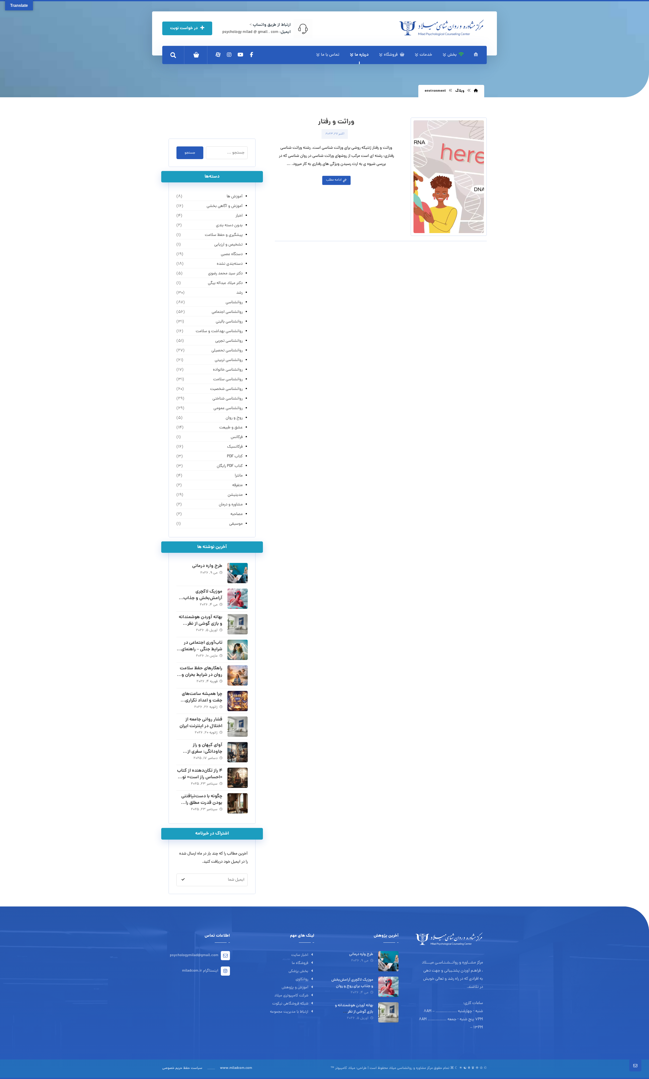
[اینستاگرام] (229, 55)
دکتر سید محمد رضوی (225, 274)
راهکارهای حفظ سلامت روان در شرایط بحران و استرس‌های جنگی (201, 675)
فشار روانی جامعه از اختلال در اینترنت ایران (200, 723)
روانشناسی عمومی (227, 408)
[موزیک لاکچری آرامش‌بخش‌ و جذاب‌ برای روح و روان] (237, 599)
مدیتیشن (235, 495)
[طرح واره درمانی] (237, 573)
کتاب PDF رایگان (229, 466)
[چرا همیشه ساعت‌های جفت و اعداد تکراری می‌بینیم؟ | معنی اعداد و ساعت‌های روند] (237, 701)
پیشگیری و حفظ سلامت (223, 235)
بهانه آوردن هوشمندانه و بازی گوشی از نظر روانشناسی (200, 624)
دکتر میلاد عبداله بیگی (225, 283)
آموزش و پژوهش (295, 988)
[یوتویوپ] (240, 55)
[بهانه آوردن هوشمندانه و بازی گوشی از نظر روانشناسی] (237, 624)
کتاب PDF (234, 456)
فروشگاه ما (300, 963)
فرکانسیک (234, 447)
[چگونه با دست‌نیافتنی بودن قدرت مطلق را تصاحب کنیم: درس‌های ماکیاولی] (237, 803)
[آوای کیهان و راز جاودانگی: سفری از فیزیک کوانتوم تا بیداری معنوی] (237, 752)
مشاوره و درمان (230, 505)
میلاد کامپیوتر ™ (343, 1068)
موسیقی (235, 524)
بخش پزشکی (298, 971)
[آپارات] (218, 55)
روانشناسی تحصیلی (226, 351)
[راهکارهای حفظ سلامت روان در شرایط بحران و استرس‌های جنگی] (237, 675)
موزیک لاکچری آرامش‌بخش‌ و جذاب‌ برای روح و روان (202, 598)
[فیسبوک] (251, 55)
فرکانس (236, 437)
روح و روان (234, 418)
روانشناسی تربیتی (228, 360)
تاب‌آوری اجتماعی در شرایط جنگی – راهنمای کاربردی (201, 649)
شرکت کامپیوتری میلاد (291, 996)
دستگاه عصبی (231, 254)
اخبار (239, 216)
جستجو (190, 153)
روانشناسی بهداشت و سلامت (219, 331)
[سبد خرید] (196, 55)
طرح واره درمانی (207, 566)
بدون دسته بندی (229, 225)
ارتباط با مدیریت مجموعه (289, 1012)
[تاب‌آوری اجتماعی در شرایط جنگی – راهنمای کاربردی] (237, 650)
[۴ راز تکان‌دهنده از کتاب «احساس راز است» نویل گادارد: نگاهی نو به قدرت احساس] (237, 778)
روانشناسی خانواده (227, 370)
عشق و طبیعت (230, 428)
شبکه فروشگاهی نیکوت (290, 1004)
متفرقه (237, 485)
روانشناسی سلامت (227, 379)
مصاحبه (236, 514)
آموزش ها (234, 197)
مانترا (238, 476)
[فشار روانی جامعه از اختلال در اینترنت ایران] (237, 726)
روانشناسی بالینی (229, 322)
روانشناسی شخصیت (226, 389)
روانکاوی (302, 979)
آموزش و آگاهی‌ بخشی (224, 206)
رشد (239, 293)
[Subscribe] (183, 880)
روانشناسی (234, 302)
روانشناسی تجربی (228, 341)
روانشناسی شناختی (227, 399)
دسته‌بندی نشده (229, 264)
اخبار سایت (299, 955)
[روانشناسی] (441, 28)
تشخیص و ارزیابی (228, 245)
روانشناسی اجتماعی (227, 312)
